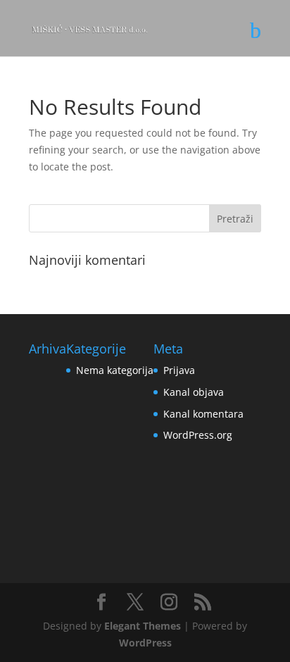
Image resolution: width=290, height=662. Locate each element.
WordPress (145, 642)
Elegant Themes (142, 625)
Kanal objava (193, 392)
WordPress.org (197, 435)
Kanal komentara (203, 413)
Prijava (179, 370)
